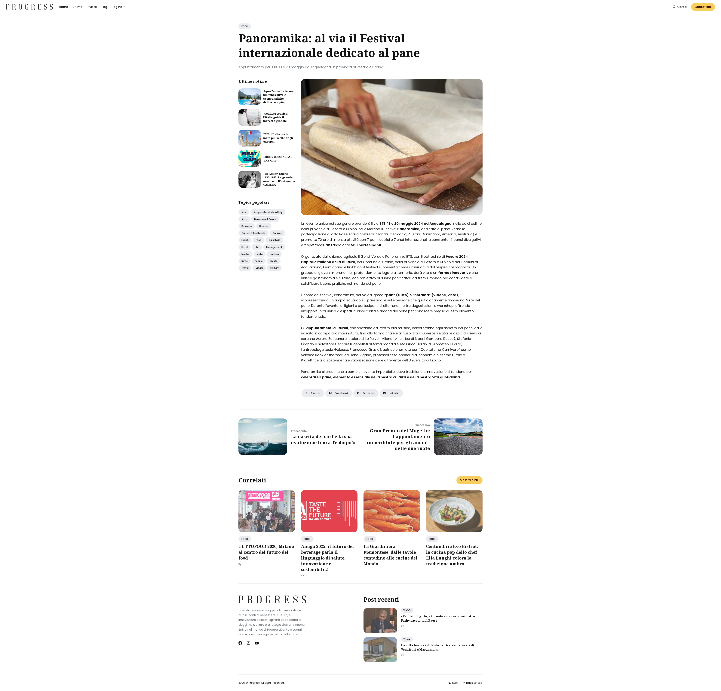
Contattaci (703, 7)
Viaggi (259, 268)
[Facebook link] (240, 643)
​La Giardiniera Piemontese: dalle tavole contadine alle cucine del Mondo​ (390, 554)
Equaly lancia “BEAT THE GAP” (277, 158)
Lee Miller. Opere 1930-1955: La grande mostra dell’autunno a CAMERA (279, 179)
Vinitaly (274, 268)
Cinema (263, 226)
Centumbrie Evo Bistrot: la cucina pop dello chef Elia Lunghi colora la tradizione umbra (452, 554)
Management (274, 247)
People (259, 261)
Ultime (77, 7)
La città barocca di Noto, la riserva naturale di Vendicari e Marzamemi (437, 647)
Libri (257, 247)
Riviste (92, 7)
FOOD (244, 26)
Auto (244, 219)
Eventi (245, 240)
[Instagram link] (248, 643)
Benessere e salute (265, 219)
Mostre (245, 254)
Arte (243, 212)
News (244, 261)
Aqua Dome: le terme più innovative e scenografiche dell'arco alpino (278, 96)
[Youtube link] (257, 643)
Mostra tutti (469, 480)
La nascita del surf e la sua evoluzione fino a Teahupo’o (323, 439)
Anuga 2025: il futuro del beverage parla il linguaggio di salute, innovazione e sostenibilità (327, 557)
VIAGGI (407, 610)
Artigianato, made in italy (267, 212)
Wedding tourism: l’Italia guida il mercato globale (276, 117)
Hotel (244, 247)
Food (258, 240)
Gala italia (274, 240)
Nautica (274, 254)
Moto (260, 254)
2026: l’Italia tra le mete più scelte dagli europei (278, 137)
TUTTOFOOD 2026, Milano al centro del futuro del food (266, 552)
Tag (104, 7)
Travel (245, 268)
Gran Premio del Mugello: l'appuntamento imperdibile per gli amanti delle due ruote (398, 439)
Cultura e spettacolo (253, 233)
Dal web (277, 233)
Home (63, 7)
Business (246, 226)
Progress (254, 683)
